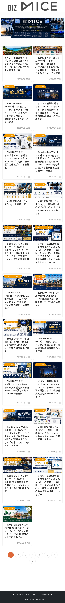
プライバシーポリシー (25, 594)
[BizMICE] (32, 9)
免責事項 (45, 594)
